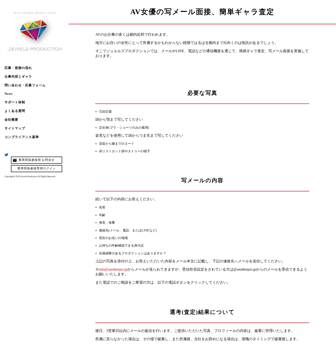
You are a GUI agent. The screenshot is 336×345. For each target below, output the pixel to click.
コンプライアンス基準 (22, 137)
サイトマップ (15, 128)
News (9, 93)
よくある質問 (15, 111)
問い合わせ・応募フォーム (25, 85)
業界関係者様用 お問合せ (34, 160)
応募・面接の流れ (18, 68)
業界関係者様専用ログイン (36, 168)
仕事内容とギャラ (18, 76)
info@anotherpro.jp (113, 269)
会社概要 (11, 119)
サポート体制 (15, 102)
